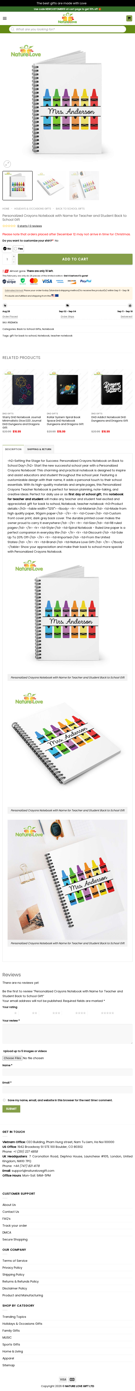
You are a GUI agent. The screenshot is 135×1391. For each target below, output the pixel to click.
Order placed (10, 316)
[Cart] (129, 18)
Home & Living (12, 1351)
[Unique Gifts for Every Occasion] (67, 18)
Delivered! (127, 316)
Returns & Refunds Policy (20, 1281)
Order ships (67, 316)
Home (5, 208)
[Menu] (4, 18)
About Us (9, 1205)
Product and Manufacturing (22, 1295)
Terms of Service (14, 1261)
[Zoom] (7, 164)
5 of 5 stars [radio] (94, 1013)
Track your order (14, 1225)
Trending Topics (14, 1317)
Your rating (9, 1007)
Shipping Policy (13, 1274)
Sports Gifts (11, 1344)
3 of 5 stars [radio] (45, 1013)
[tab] (13, 449)
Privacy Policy (12, 1268)
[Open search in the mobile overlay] (67, 29)
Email (7, 1083)
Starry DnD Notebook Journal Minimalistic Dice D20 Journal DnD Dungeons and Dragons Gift (21, 422)
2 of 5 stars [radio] (25, 1013)
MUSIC (7, 1337)
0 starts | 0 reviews (29, 226)
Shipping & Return (39, 449)
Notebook (48, 329)
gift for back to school (23, 335)
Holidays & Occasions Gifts (32, 208)
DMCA (6, 1232)
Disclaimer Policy (14, 1288)
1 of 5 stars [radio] (7, 1013)
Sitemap (8, 1365)
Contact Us (10, 1212)
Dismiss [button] (92, 3)
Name (7, 1065)
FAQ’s (6, 1219)
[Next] (126, 103)
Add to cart (75, 259)
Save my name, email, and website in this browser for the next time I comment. (60, 1100)
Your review (11, 1021)
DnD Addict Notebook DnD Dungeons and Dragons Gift (109, 418)
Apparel (8, 1358)
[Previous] (9, 103)
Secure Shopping (14, 1239)
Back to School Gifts (70, 208)
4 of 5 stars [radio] (68, 1013)
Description (13, 449)
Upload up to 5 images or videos (25, 1051)
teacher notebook (61, 335)
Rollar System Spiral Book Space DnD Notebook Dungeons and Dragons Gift (65, 420)
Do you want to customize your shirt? (28, 241)
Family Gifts (11, 1331)
